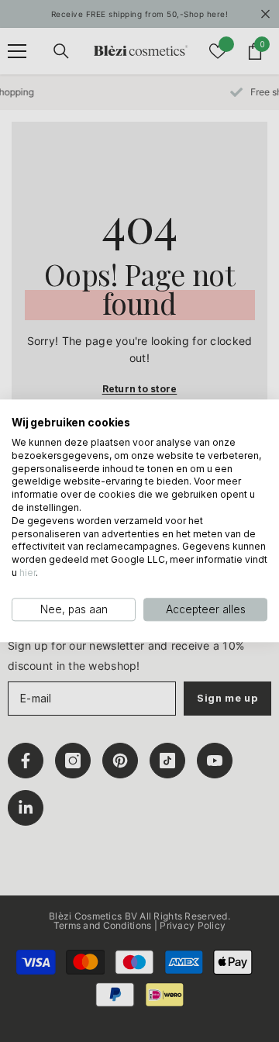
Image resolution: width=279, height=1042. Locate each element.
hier (27, 572)
